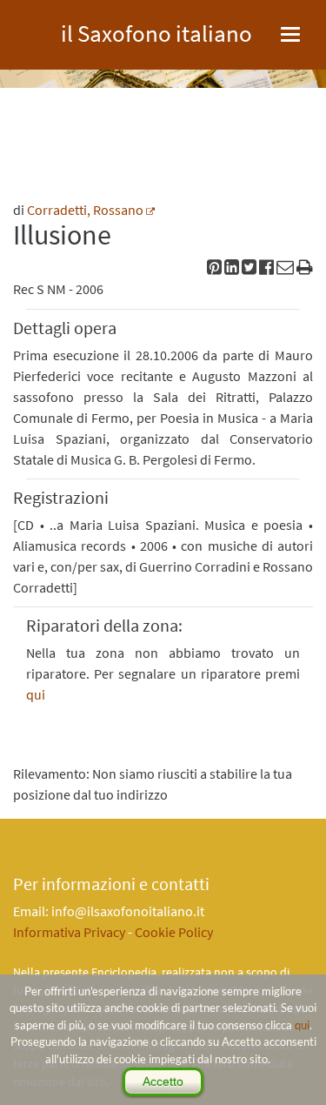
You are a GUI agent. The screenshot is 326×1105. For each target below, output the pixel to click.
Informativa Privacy (69, 932)
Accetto (163, 1081)
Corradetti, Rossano (85, 209)
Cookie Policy (174, 932)
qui (302, 1025)
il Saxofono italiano (156, 31)
